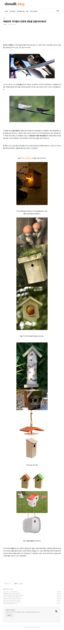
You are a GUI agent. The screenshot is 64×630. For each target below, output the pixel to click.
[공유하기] (8, 584)
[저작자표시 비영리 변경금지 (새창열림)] (21, 583)
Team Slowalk (33, 11)
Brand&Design (21, 11)
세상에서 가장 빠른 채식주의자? (9, 603)
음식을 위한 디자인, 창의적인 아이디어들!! (11, 600)
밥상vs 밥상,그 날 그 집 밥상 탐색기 (10, 591)
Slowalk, (29, 627)
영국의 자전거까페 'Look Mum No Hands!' (11, 602)
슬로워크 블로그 (10, 610)
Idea (27, 11)
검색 (58, 10)
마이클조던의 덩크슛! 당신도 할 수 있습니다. (11, 598)
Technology (12, 11)
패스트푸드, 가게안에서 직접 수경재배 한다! (11, 597)
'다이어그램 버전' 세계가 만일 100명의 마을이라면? (13, 595)
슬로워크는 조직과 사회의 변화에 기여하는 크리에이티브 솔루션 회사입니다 (23, 612)
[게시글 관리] (10, 584)
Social (6, 11)
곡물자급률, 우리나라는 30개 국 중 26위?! (11, 593)
